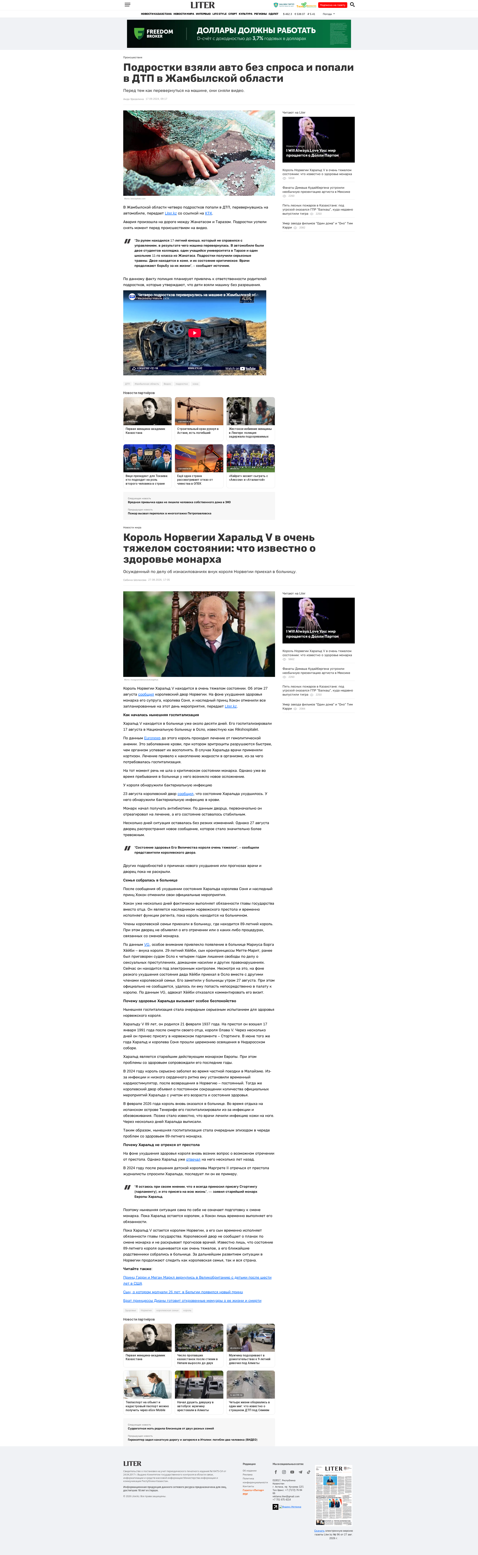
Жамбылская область (147, 384)
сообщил (146, 694)
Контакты (248, 1486)
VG (147, 944)
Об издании (250, 1470)
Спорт (232, 14)
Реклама (247, 1474)
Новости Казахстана (156, 14)
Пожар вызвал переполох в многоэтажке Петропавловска (169, 513)
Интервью (203, 14)
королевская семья (167, 1310)
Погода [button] (328, 14)
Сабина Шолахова (134, 579)
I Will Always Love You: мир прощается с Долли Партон (312, 152)
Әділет (273, 14)
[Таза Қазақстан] (307, 4)
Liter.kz (171, 213)
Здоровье (130, 1310)
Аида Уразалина (133, 99)
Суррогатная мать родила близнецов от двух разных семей (171, 1428)
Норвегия (146, 1310)
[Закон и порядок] (284, 4)
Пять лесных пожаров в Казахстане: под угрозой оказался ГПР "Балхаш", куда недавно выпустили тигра (318, 209)
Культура (245, 14)
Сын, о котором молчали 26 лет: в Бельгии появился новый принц (183, 1292)
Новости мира (183, 14)
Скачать (319, 1530)
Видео (167, 384)
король (187, 1310)
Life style (219, 14)
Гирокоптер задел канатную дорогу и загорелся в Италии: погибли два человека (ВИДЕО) (192, 1439)
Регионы (260, 14)
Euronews (152, 738)
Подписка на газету (332, 5)
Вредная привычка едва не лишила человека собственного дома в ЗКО (179, 502)
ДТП (127, 384)
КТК (208, 213)
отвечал (193, 1159)
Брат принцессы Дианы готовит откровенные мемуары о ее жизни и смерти (192, 1300)
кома (195, 384)
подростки (182, 384)
